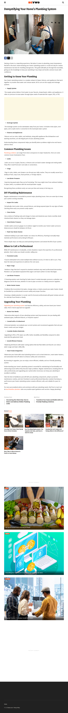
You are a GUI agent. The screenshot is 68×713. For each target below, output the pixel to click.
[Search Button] (63, 2)
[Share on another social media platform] (11, 58)
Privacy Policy (17, 707)
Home (6, 426)
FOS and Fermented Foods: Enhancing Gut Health (17, 527)
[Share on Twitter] (8, 58)
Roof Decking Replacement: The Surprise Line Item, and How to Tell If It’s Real (34, 430)
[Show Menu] (5, 2)
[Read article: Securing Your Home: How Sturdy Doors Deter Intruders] (13, 421)
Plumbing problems (10, 153)
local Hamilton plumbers (13, 389)
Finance (7, 533)
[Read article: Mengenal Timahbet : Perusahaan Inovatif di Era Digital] (34, 598)
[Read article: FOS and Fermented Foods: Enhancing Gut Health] (34, 508)
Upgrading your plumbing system (14, 305)
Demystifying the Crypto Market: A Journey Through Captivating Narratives (24, 573)
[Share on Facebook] (5, 58)
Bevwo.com (10, 707)
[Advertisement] (34, 108)
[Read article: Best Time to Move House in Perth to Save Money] (13, 443)
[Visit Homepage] (34, 2)
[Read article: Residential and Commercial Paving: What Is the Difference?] (55, 421)
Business (7, 578)
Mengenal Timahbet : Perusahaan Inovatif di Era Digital (19, 618)
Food (6, 488)
